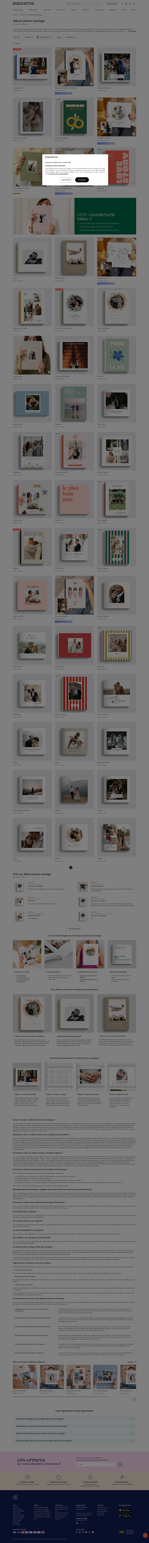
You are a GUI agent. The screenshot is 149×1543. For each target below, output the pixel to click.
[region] (75, 169)
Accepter (82, 180)
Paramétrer (66, 180)
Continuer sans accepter (55, 165)
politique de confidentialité (58, 174)
